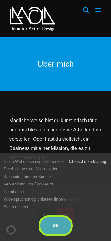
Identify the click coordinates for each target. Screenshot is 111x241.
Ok (56, 225)
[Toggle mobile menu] (98, 10)
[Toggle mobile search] (86, 10)
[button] (11, 230)
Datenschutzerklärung (86, 161)
